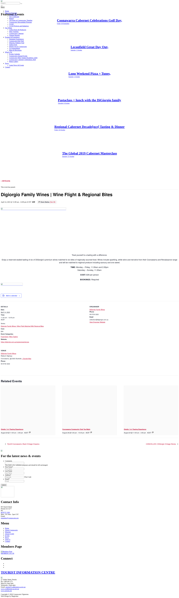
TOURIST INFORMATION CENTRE (28, 572)
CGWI (11, 24)
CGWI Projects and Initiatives (19, 26)
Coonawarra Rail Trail (16, 41)
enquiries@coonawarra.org (10, 518)
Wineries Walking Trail (16, 43)
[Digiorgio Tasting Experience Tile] (33, 208)
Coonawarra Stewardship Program (20, 22)
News (7, 63)
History (11, 18)
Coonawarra (13, 15)
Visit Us (7, 539)
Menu (2, 7)
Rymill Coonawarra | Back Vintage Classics (23, 444)
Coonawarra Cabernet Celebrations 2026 (22, 60)
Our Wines (8, 28)
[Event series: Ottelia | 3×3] (29, 432)
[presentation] (28, 406)
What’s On (8, 52)
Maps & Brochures (15, 50)
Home (7, 11)
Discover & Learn (11, 13)
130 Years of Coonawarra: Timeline (20, 20)
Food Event (4, 337)
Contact (7, 67)
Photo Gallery (13, 61)
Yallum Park (13, 45)
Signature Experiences (16, 39)
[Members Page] (6, 551)
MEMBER (7, 553)
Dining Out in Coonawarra (18, 46)
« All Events (5, 181)
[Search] (21, 3)
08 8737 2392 (5, 512)
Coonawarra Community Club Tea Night (76, 429)
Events (7, 536)
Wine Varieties (14, 32)
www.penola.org (6, 591)
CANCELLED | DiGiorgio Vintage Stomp (161, 444)
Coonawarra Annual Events (18, 56)
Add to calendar (11, 296)
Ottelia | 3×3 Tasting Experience (12, 429)
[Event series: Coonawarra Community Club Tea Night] (91, 432)
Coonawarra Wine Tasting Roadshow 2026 (23, 58)
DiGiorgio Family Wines (97, 310)
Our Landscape (14, 17)
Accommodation (14, 48)
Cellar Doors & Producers (17, 30)
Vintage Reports (14, 35)
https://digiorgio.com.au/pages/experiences (15, 342)
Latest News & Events (16, 65)
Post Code (28, 477)
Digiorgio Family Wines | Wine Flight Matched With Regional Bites (22, 326)
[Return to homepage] (1, 1)
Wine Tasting (13, 337)
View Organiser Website (97, 322)
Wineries (8, 532)
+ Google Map (26, 359)
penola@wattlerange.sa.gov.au (15, 587)
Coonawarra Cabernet (16, 33)
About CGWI (9, 534)
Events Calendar (14, 54)
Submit (4, 485)
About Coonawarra (11, 530)
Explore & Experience (12, 37)
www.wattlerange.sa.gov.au (10, 589)
